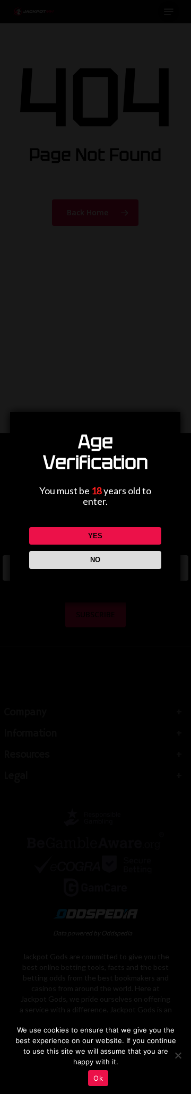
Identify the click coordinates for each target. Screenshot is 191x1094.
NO (95, 560)
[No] (177, 1055)
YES (95, 536)
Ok (98, 1078)
